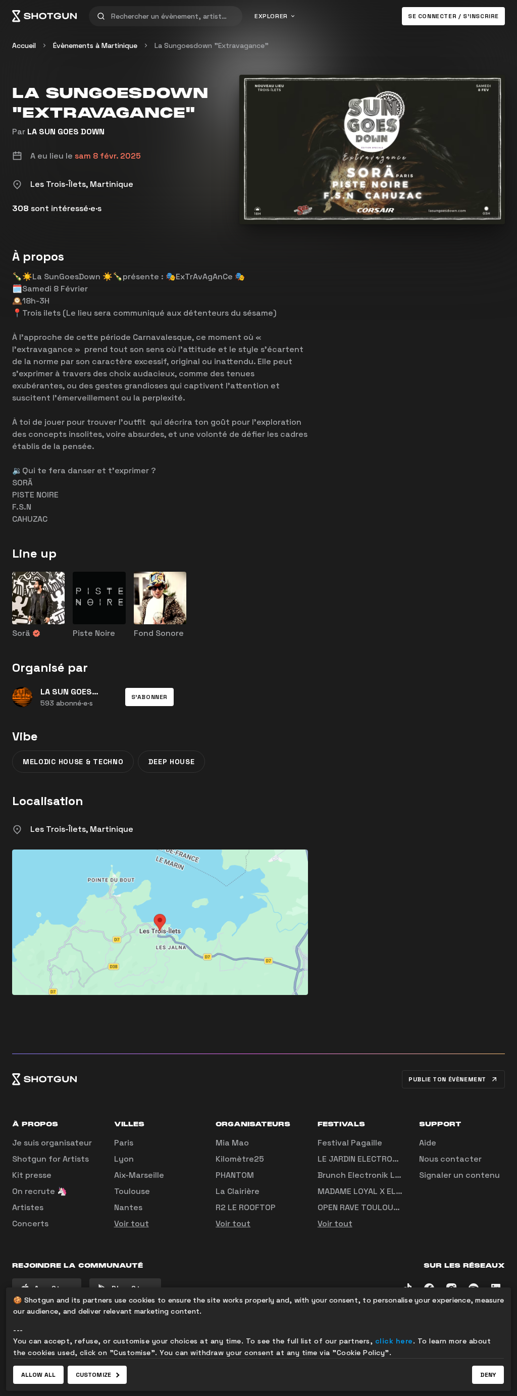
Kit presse (31, 1175)
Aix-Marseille (139, 1175)
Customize (93, 1375)
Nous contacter (450, 1159)
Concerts (30, 1223)
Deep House (171, 761)
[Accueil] (44, 16)
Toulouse (132, 1191)
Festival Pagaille (350, 1142)
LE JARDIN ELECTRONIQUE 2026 (378, 1159)
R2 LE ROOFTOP (246, 1207)
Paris (123, 1142)
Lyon (124, 1159)
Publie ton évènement (447, 1079)
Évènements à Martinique (95, 45)
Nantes (128, 1207)
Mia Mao (232, 1142)
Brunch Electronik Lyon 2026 (375, 1175)
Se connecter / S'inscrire (453, 16)
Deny (488, 1375)
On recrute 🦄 (39, 1191)
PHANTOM (235, 1175)
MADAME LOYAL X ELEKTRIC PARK (381, 1191)
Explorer (271, 16)
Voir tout (131, 1223)
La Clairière (238, 1191)
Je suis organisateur (52, 1142)
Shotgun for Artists (50, 1159)
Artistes (27, 1207)
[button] (149, 697)
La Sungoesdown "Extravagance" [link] (211, 45)
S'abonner (149, 697)
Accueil (24, 45)
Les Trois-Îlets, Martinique (81, 829)
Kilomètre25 (240, 1159)
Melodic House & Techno (73, 761)
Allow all (38, 1375)
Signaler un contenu (459, 1175)
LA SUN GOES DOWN (66, 131)
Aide (427, 1142)
